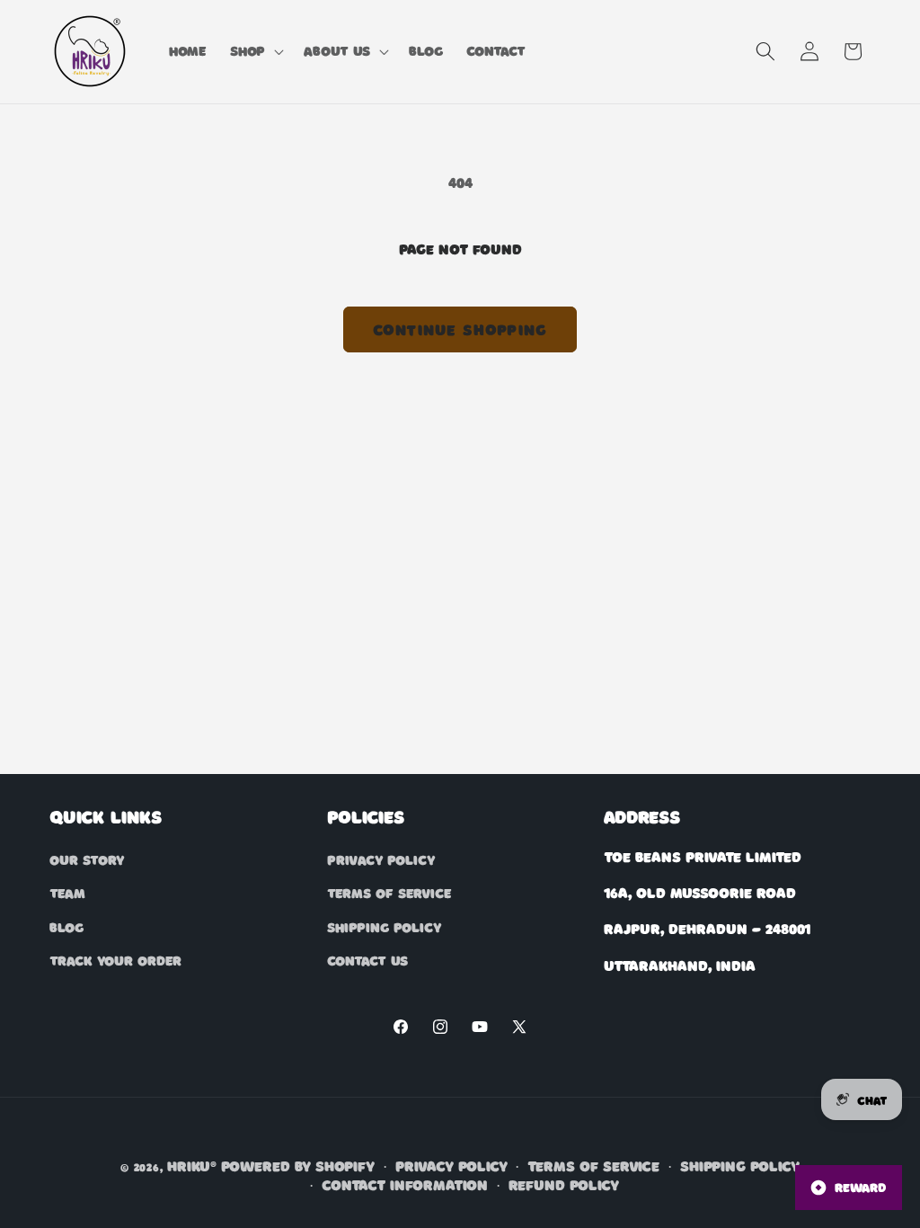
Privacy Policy (381, 859)
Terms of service (593, 1165)
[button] (255, 51)
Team (67, 893)
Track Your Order (115, 960)
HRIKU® (192, 1165)
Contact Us (367, 960)
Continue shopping (460, 329)
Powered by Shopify (298, 1165)
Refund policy (564, 1184)
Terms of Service (389, 893)
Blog (66, 927)
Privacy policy (451, 1165)
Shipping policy (740, 1165)
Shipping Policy (384, 927)
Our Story (86, 859)
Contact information (405, 1184)
